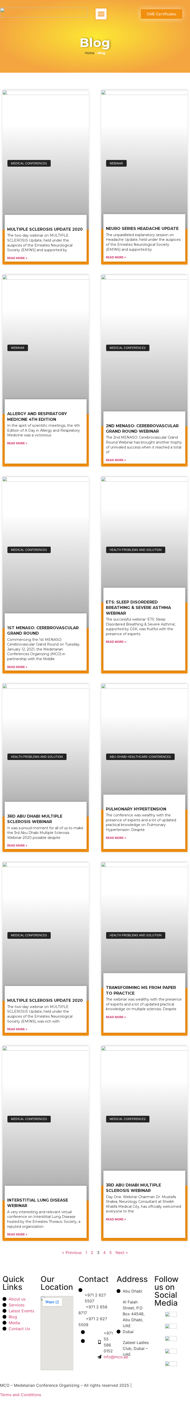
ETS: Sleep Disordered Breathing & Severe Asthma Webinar (138, 608)
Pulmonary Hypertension (136, 809)
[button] (101, 14)
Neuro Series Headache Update (142, 228)
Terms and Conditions (20, 1394)
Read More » (17, 258)
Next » (122, 1252)
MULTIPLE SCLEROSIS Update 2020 (45, 229)
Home (89, 53)
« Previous (72, 1252)
